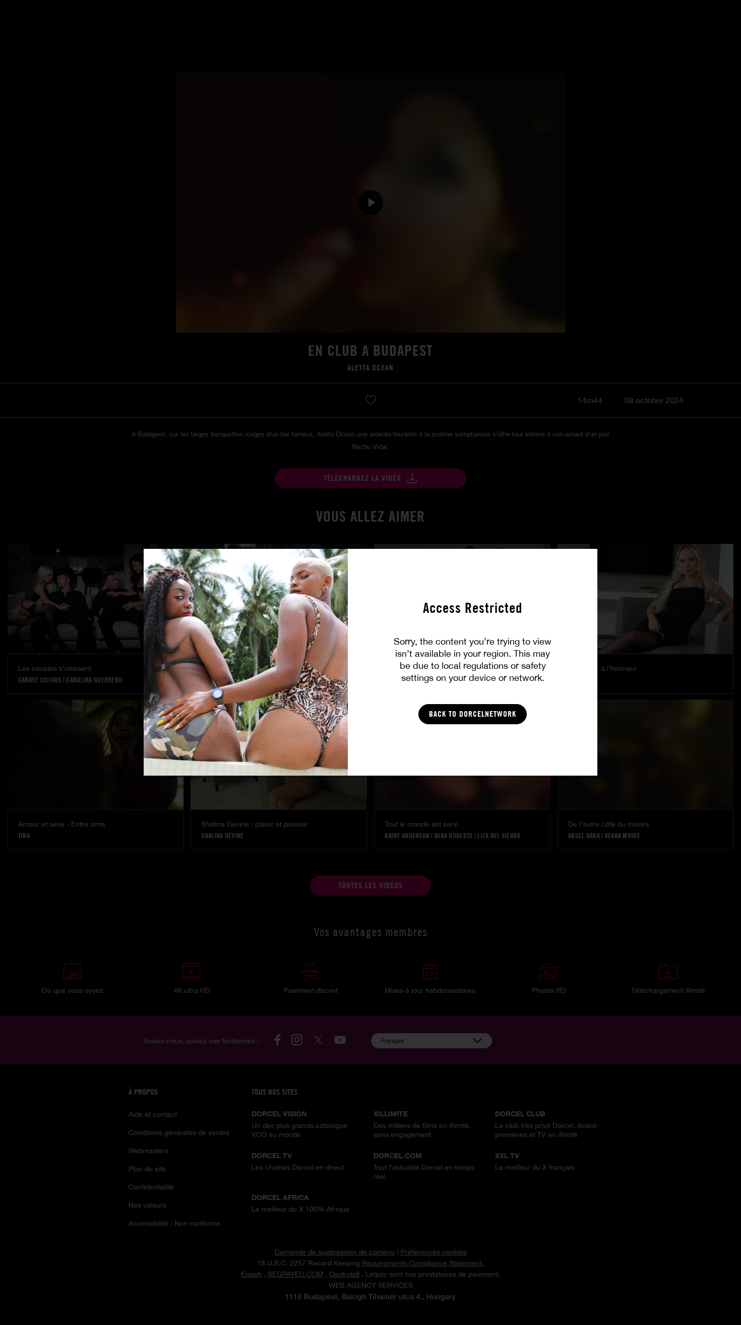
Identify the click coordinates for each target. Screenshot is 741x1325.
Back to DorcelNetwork (472, 714)
